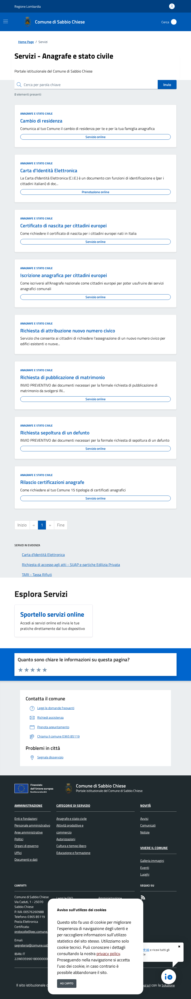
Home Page (26, 42)
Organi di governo (26, 845)
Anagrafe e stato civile (36, 113)
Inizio (22, 525)
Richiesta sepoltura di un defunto (54, 432)
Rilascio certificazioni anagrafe (52, 482)
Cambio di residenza (41, 120)
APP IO (144, 949)
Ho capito (66, 983)
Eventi (144, 867)
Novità (145, 805)
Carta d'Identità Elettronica (48, 170)
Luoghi (144, 874)
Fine (61, 525)
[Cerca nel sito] (174, 22)
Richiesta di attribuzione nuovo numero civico (67, 330)
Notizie (145, 832)
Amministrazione (28, 805)
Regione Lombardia (27, 6)
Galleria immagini (152, 860)
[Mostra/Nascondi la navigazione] (5, 21)
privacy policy (108, 953)
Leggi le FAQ (64, 898)
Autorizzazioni (65, 839)
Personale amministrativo (32, 825)
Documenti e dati (26, 859)
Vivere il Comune (154, 847)
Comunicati (148, 825)
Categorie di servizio (73, 805)
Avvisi (144, 818)
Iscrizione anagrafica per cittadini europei (63, 275)
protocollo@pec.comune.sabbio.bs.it (38, 931)
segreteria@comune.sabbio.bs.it (36, 945)
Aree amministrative (28, 832)
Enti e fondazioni (25, 818)
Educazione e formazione (73, 852)
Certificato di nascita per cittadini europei (63, 225)
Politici (18, 839)
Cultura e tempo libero (71, 845)
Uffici (18, 852)
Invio (167, 84)
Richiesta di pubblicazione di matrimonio (62, 377)
